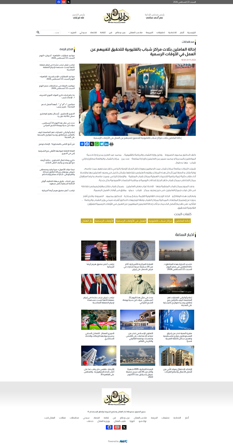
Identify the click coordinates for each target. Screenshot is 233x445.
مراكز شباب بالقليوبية (160, 220)
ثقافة (103, 32)
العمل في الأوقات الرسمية (131, 220)
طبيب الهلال (120, 421)
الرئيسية (191, 32)
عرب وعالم (120, 32)
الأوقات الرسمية (104, 220)
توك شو (142, 421)
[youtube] (63, 2)
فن (110, 32)
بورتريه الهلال (103, 421)
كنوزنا (132, 421)
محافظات (188, 42)
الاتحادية (172, 32)
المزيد (73, 32)
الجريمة (149, 32)
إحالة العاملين (182, 220)
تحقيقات (160, 32)
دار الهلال (86, 220)
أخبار (182, 32)
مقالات (62, 417)
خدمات (90, 421)
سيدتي (83, 32)
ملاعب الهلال (136, 32)
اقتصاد (93, 32)
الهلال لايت (49, 417)
